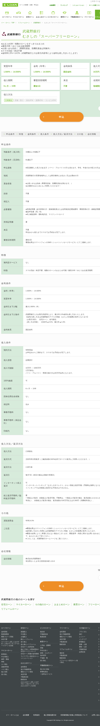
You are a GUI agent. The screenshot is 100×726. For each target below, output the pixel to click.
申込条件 (10, 134)
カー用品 (4, 664)
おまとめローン (41, 17)
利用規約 (36, 715)
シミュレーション (78, 5)
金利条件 (32, 134)
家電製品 (82, 642)
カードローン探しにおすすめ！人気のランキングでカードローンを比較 (10, 643)
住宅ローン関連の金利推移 (30, 654)
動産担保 (24, 679)
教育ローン (65, 17)
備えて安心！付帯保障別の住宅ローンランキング (30, 650)
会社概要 (26, 715)
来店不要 (4, 639)
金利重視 (4, 632)
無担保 (42, 632)
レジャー (82, 637)
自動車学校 (5, 667)
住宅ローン (30, 17)
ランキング (64, 5)
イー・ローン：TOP (7, 23)
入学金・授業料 (45, 645)
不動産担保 (24, 677)
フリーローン (89, 17)
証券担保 (82, 652)
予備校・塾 (44, 658)
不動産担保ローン (77, 17)
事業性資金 (44, 672)
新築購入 (24, 632)
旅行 (80, 634)
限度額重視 (5, 634)
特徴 (21, 134)
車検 (2, 662)
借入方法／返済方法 (62, 134)
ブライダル (83, 632)
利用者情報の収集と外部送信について (74, 715)
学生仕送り (44, 650)
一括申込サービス (46, 674)
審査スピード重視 (7, 637)
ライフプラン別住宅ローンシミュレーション (30, 657)
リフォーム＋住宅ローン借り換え (69, 661)
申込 (61, 117)
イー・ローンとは (12, 715)
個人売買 (4, 672)
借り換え (4, 674)
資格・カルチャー (46, 653)
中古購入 (24, 634)
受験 (41, 648)
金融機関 (52, 5)
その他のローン (42, 604)
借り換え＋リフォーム (28, 644)
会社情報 (92, 134)
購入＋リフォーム (27, 639)
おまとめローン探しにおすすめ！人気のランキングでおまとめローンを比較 (30, 684)
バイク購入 (5, 669)
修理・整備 (5, 659)
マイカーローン (18, 17)
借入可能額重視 (26, 669)
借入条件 (44, 134)
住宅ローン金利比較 (27, 647)
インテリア (83, 639)
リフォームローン (24, 23)
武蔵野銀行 (37, 23)
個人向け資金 (44, 669)
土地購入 (24, 637)
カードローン (7, 17)
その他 (80, 134)
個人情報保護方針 (50, 715)
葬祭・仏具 (83, 647)
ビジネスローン (53, 17)
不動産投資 (83, 649)
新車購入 (4, 654)
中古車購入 (5, 657)
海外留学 (43, 655)
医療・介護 (83, 644)
